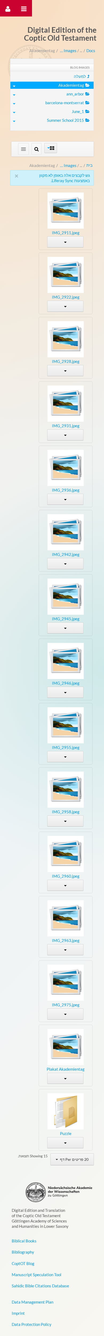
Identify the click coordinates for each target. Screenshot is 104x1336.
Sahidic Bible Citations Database (40, 1285)
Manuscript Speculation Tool (36, 1274)
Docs (90, 50)
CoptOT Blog (23, 1263)
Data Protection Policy (31, 1324)
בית (89, 165)
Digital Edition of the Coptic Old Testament (60, 33)
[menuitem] (52, 76)
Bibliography (23, 1252)
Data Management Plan (32, 1302)
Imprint (18, 1313)
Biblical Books (24, 1240)
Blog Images (68, 50)
